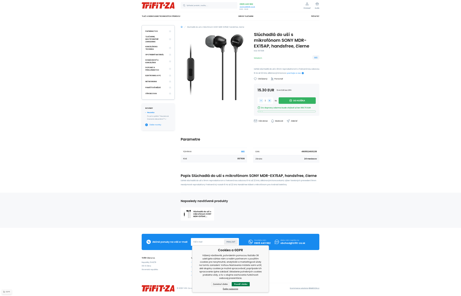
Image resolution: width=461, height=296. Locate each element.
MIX (316, 57)
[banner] (158, 6)
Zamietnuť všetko (220, 284)
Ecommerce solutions (299, 288)
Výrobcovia (151, 93)
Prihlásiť (230, 242)
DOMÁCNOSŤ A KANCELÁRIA (151, 61)
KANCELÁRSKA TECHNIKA (151, 47)
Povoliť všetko (240, 284)
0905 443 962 (246, 4)
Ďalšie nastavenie (230, 289)
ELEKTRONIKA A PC (153, 75)
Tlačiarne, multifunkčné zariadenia (151, 39)
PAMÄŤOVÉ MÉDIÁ (153, 87)
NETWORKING (151, 81)
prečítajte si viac (294, 73)
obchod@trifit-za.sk (247, 7)
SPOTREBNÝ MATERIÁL (154, 54)
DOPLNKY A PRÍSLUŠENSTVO (152, 68)
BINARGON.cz (314, 288)
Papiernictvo (151, 31)
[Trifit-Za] (182, 27)
